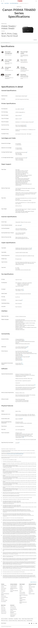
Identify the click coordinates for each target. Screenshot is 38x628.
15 (23, 290)
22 (29, 356)
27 (22, 364)
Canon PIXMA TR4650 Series (5, 42)
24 (21, 358)
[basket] (1, 1)
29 (22, 418)
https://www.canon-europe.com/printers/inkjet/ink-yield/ (15, 453)
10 (21, 225)
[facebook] (29, 623)
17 (24, 340)
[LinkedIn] (31, 623)
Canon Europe (3, 623)
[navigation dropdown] (36, 1)
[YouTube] (36, 623)
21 (22, 355)
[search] (3, 1)
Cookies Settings (29, 620)
